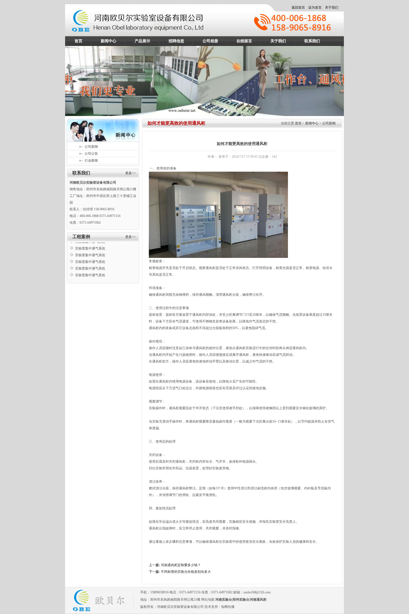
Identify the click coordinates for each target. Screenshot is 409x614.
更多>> (130, 173)
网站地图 (208, 599)
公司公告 (91, 154)
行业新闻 (91, 160)
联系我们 (312, 41)
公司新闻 (91, 147)
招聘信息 (176, 41)
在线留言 (244, 41)
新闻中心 (108, 41)
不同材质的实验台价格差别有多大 (186, 572)
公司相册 (210, 41)
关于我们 (331, 7)
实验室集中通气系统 (90, 244)
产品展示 (142, 41)
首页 (78, 41)
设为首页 (315, 7)
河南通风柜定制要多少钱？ (181, 565)
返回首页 (298, 7)
